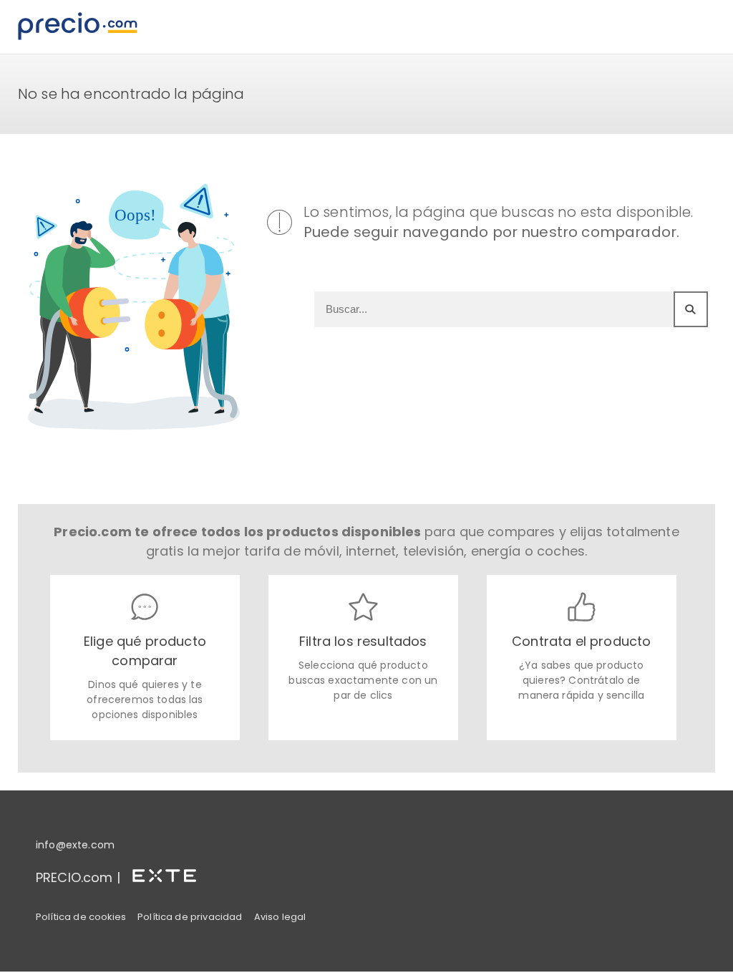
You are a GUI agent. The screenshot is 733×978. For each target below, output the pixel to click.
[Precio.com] (77, 27)
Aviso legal (280, 917)
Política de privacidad (190, 917)
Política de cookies (81, 917)
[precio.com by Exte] (170, 873)
